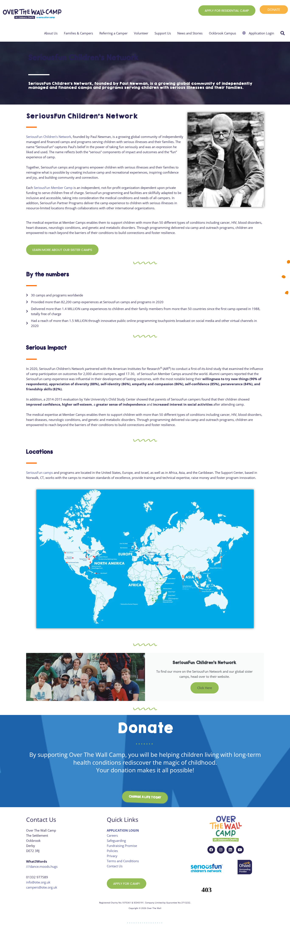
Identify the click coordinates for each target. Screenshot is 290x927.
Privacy (112, 856)
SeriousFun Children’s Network (48, 136)
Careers (112, 835)
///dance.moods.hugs (42, 866)
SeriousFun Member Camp (53, 187)
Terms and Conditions (123, 861)
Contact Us (114, 866)
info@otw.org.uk (38, 882)
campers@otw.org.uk (41, 887)
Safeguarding (116, 840)
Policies (112, 851)
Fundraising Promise (122, 845)
